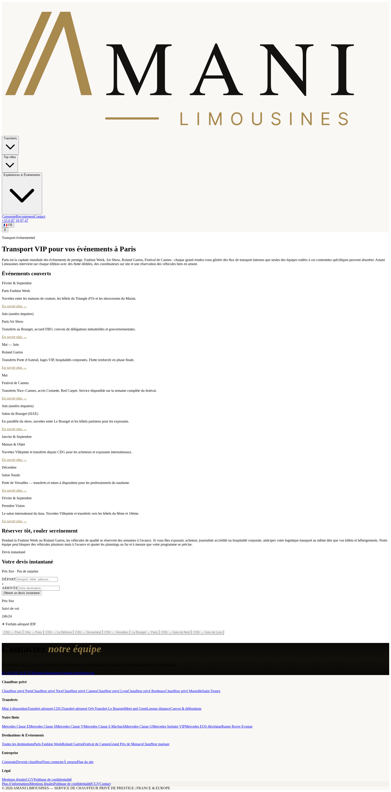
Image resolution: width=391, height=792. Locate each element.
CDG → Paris (12, 632)
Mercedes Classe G (138, 726)
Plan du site (85, 762)
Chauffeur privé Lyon (112, 691)
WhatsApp (86, 673)
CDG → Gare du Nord (175, 632)
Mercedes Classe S (42, 726)
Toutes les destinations (18, 744)
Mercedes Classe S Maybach (104, 726)
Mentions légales (14, 779)
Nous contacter (53, 762)
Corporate (9, 216)
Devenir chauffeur (29, 762)
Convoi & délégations (185, 708)
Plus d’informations (16, 784)
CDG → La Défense (59, 632)
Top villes (10, 157)
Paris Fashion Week (48, 744)
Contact (39, 216)
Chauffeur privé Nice (47, 691)
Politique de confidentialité (53, 779)
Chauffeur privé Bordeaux (146, 691)
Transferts (10, 138)
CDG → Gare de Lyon (207, 632)
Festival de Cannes (96, 744)
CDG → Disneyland (88, 632)
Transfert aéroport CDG (45, 708)
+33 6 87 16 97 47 (15, 220)
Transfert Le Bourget (109, 708)
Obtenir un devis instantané (22, 593)
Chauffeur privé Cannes (80, 691)
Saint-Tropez (211, 691)
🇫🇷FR (8, 225)
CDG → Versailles (116, 632)
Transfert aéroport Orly (78, 708)
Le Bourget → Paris (145, 632)
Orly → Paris (33, 632)
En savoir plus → (14, 306)
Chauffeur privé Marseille (183, 691)
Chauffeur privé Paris (17, 691)
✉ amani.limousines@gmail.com (55, 673)
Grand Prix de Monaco (126, 744)
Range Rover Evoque (237, 726)
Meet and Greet (135, 708)
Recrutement (25, 216)
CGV (30, 779)
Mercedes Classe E (15, 726)
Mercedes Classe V (69, 726)
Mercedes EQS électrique (203, 726)
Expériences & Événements (22, 175)
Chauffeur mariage (156, 744)
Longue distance (158, 708)
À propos (70, 762)
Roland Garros (72, 744)
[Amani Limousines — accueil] (195, 134)
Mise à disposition (15, 708)
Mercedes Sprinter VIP (168, 726)
